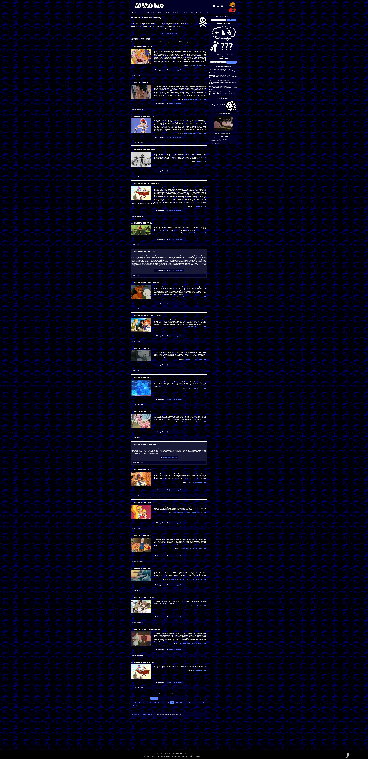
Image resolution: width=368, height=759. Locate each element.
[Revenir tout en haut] (347, 756)
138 (203, 702)
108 (172, 702)
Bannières (174, 756)
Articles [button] (193, 12)
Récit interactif (204, 12)
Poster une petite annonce (169, 33)
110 (181, 702)
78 (143, 702)
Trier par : (154, 698)
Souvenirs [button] (176, 12)
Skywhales (201, 161)
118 (194, 702)
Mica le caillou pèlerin (197, 482)
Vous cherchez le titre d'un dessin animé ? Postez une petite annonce (223, 55)
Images (160, 12)
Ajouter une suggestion (175, 70)
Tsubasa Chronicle (198, 606)
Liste (141, 12)
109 (177, 702)
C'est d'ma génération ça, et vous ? (220, 138)
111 (185, 702)
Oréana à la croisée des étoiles (195, 133)
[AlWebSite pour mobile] (231, 111)
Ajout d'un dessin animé (223, 69)
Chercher (232, 20)
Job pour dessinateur (216, 140)
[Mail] (222, 6)
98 (150, 702)
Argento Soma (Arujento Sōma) (195, 99)
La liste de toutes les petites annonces (169, 694)
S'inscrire (232, 62)
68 (139, 702)
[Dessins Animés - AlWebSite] (232, 13)
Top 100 (167, 12)
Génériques (185, 12)
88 (146, 702)
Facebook (169, 753)
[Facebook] (214, 6)
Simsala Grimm (199, 206)
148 (133, 705)
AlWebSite (147, 756)
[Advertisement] (169, 735)
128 (198, 702)
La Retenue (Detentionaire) (196, 233)
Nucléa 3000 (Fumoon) (197, 389)
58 (135, 702)
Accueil (135, 12)
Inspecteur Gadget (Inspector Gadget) (193, 643)
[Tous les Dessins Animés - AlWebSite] (149, 8)
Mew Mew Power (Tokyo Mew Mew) (194, 422)
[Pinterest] (218, 6)
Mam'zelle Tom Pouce (197, 65)
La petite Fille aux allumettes (195, 359)
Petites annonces (150, 12)
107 (168, 702)
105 (159, 702)
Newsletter (185, 753)
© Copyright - (154, 756)
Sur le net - (181, 756)
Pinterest (176, 753)
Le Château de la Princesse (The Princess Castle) (189, 512)
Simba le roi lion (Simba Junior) (194, 297)
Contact (168, 756)
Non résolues (164, 698)
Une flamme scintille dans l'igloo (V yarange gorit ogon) (187, 579)
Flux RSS (196, 756)
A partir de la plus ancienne (178, 698)
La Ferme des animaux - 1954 (223, 133)
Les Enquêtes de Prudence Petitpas (193, 548)
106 (163, 702)
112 (190, 702)
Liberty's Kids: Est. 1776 (197, 327)
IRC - (186, 756)
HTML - (190, 756)
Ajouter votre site (216, 143)
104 (155, 702)
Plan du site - (162, 756)
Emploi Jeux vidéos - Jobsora (219, 139)
